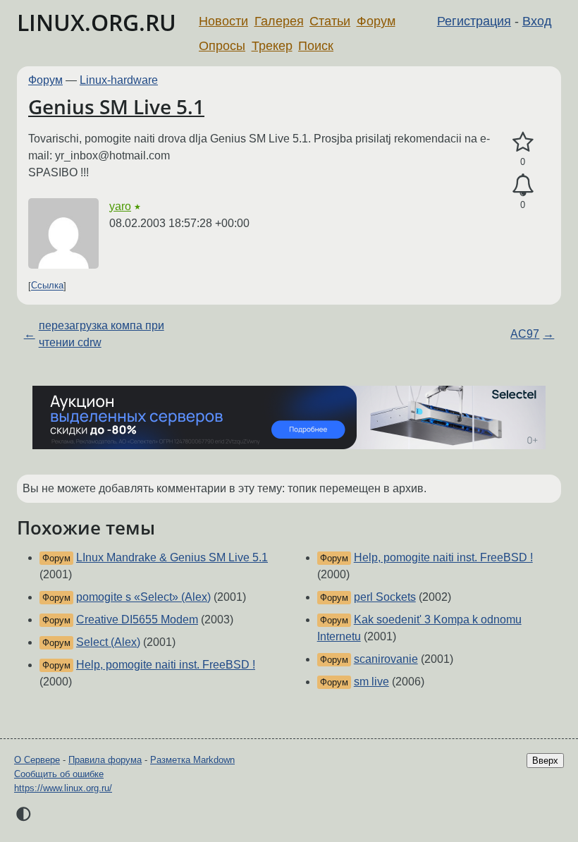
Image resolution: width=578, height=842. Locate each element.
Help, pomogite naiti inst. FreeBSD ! (165, 665)
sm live (371, 682)
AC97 (524, 334)
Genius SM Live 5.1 (116, 106)
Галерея (279, 21)
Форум (376, 21)
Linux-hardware (119, 80)
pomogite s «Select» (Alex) (143, 597)
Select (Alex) (108, 642)
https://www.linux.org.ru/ (63, 788)
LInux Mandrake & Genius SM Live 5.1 (172, 557)
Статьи (329, 21)
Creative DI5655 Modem (137, 620)
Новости (223, 21)
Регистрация (474, 21)
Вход (537, 21)
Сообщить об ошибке (59, 774)
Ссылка (47, 286)
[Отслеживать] (523, 185)
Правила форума (105, 760)
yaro (120, 206)
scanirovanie (386, 659)
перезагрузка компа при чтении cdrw (101, 333)
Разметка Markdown (192, 760)
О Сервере (37, 760)
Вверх (545, 760)
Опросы (222, 46)
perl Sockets (385, 597)
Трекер (272, 46)
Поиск (315, 46)
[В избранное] (523, 142)
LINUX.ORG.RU (96, 22)
